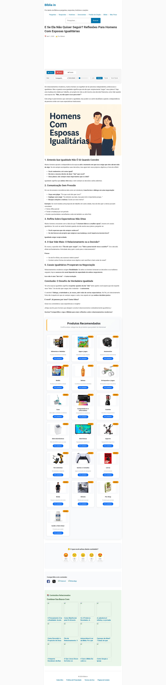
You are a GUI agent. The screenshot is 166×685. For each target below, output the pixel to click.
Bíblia (105, 15)
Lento (93, 78)
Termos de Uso (89, 680)
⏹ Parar (59, 72)
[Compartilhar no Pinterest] (62, 582)
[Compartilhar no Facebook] (48, 582)
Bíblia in (50, 5)
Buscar (95, 20)
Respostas (62, 15)
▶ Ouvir (50, 72)
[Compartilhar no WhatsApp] (72, 582)
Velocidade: (71, 78)
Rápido (106, 78)
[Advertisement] (83, 53)
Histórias (72, 15)
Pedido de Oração (95, 15)
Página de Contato (104, 680)
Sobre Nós (59, 680)
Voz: (48, 78)
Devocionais (82, 15)
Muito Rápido (114, 78)
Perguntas (52, 15)
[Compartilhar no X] (54, 582)
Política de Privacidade (73, 680)
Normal (99, 78)
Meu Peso (113, 15)
